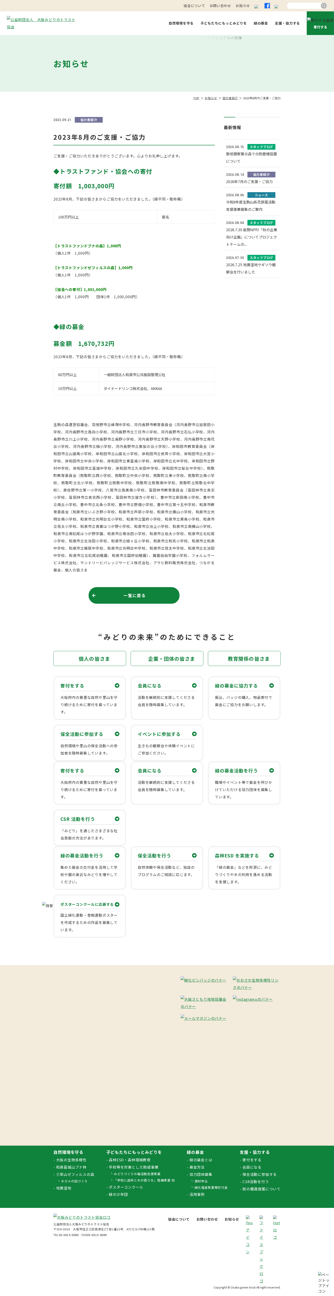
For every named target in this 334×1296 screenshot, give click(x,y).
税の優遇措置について (261, 1189)
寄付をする (252, 1159)
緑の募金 (261, 23)
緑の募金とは (200, 1159)
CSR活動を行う (255, 1181)
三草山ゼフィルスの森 (75, 1174)
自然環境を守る (181, 23)
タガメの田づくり (74, 1181)
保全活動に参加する (259, 1174)
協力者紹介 (230, 98)
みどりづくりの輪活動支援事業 (137, 1174)
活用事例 (197, 1194)
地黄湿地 (63, 1188)
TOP (196, 98)
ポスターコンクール (126, 1187)
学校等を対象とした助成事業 (133, 1167)
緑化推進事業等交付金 (211, 1187)
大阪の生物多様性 (71, 1159)
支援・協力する (287, 23)
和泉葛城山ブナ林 (71, 1167)
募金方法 (197, 1167)
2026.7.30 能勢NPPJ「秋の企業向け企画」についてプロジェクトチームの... (251, 237)
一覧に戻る (134, 595)
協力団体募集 (200, 1174)
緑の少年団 (118, 1194)
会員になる (252, 1167)
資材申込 (201, 1181)
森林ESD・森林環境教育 (130, 1159)
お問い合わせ (220, 5)
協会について (194, 5)
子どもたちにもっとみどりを (223, 23)
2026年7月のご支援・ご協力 (249, 181)
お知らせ (243, 5)
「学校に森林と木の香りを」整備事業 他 (144, 1180)
